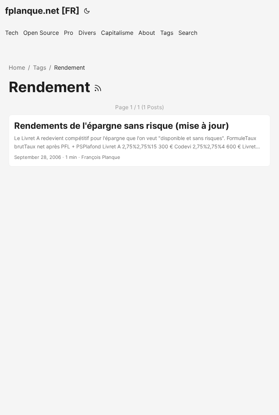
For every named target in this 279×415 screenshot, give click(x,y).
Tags (39, 67)
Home (17, 67)
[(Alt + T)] (86, 11)
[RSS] (98, 87)
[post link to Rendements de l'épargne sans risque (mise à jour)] (139, 140)
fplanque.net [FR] (42, 10)
